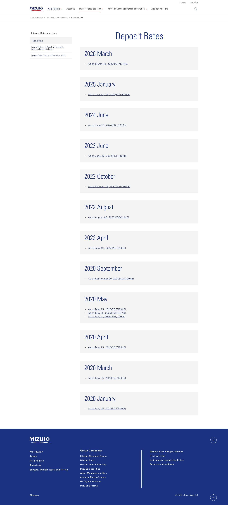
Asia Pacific (37, 461)
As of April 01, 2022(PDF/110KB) (107, 248)
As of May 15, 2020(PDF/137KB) (107, 313)
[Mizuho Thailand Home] (37, 9)
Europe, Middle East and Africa (49, 470)
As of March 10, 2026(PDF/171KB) (108, 64)
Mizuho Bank (87, 461)
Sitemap (34, 495)
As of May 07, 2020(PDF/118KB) (106, 317)
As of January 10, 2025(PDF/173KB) (109, 95)
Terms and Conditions (162, 464)
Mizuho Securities (90, 469)
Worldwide (36, 452)
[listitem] (57, 18)
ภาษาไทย (194, 3)
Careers (183, 3)
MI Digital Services (90, 482)
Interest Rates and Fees (90, 9)
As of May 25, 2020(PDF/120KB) (107, 309)
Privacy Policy (158, 456)
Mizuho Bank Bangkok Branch (166, 452)
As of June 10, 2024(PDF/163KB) (107, 125)
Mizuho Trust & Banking (93, 465)
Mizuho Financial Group (93, 456)
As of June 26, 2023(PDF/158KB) (107, 156)
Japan (33, 456)
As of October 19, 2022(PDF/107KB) (109, 187)
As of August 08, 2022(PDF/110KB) (108, 217)
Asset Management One (93, 473)
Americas (35, 465)
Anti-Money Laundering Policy (167, 460)
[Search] (196, 9)
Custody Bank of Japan (93, 477)
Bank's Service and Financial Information (126, 9)
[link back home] (40, 440)
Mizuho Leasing (89, 486)
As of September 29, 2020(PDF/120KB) (111, 279)
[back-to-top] (213, 497)
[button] (55, 9)
